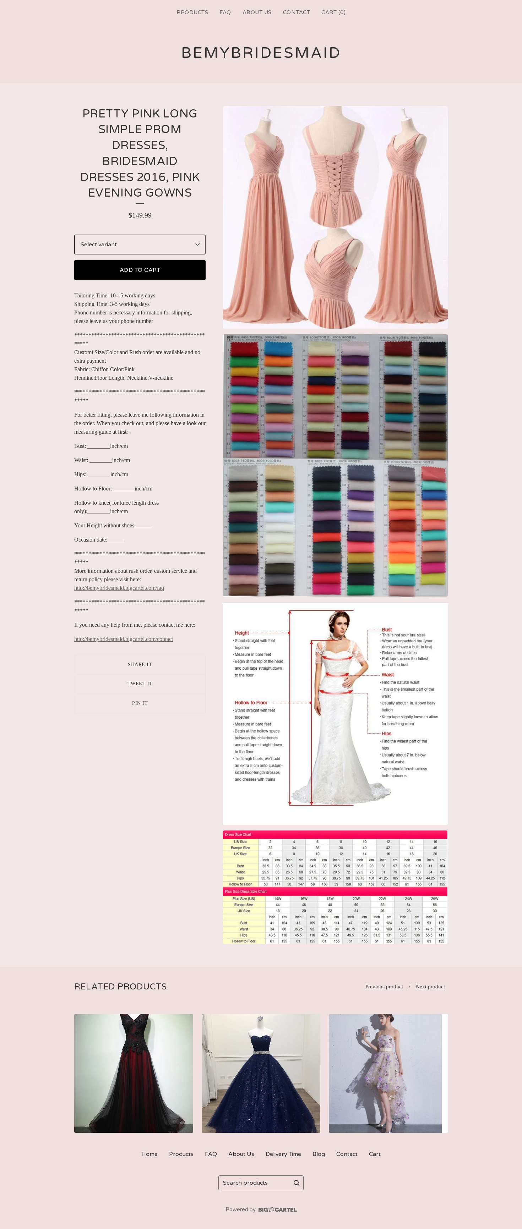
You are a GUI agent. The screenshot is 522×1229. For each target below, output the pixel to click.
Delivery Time (283, 1154)
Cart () (333, 12)
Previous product (384, 986)
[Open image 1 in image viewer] (335, 217)
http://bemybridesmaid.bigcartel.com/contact (123, 639)
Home (149, 1154)
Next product (430, 986)
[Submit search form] (296, 1183)
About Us (257, 12)
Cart (375, 1154)
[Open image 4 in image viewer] (335, 887)
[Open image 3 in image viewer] (335, 713)
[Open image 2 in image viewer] (335, 465)
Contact (296, 12)
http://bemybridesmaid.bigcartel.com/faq (119, 588)
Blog (318, 1154)
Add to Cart (140, 270)
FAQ (225, 12)
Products (192, 12)
